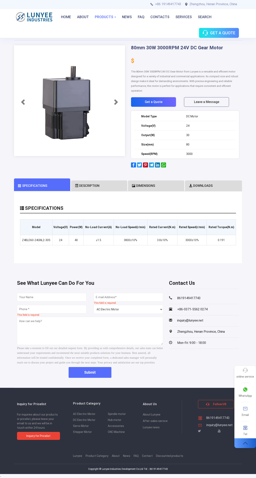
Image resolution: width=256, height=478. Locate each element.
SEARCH (204, 17)
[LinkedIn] (157, 166)
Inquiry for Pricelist (38, 435)
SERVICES (183, 17)
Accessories (116, 426)
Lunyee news (151, 427)
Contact (147, 455)
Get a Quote (153, 102)
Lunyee (77, 455)
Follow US (219, 404)
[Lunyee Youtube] (219, 431)
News (126, 455)
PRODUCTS (104, 17)
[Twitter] (139, 166)
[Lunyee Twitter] (199, 431)
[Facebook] (133, 166)
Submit (90, 372)
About (116, 455)
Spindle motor (117, 414)
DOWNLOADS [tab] (203, 186)
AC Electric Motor (84, 414)
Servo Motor (81, 426)
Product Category (97, 455)
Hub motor (114, 420)
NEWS (127, 17)
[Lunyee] (34, 17)
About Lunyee (151, 414)
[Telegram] (151, 166)
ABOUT (83, 17)
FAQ (141, 17)
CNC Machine (116, 431)
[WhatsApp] (163, 166)
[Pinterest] (145, 166)
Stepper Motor (82, 431)
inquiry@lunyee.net (219, 425)
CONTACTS (159, 17)
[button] (22, 100)
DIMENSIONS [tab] (145, 186)
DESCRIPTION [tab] (89, 186)
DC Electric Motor (84, 420)
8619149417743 (217, 418)
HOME (66, 17)
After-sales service (155, 421)
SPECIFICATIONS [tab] (34, 186)
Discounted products (169, 455)
